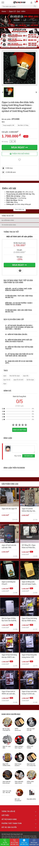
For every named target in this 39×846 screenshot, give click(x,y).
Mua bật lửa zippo (15, 376)
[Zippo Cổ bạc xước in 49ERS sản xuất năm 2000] (9, 680)
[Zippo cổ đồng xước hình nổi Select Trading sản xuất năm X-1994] (29, 570)
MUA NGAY (18, 147)
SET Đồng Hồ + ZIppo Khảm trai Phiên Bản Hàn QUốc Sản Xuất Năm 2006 (28, 546)
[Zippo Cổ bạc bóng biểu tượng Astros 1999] (29, 643)
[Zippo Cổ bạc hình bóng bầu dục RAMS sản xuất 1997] (29, 606)
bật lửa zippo (30, 380)
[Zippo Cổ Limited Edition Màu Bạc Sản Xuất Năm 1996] (29, 497)
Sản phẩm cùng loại (10, 484)
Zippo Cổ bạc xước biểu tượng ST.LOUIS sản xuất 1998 (29, 692)
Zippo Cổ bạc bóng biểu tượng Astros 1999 (29, 656)
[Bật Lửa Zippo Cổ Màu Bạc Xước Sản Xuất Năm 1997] (9, 606)
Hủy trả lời (17, 456)
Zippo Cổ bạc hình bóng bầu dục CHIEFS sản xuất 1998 (9, 656)
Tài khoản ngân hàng (9, 225)
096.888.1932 (9, 297)
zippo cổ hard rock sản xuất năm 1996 (9, 546)
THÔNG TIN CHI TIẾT (8, 216)
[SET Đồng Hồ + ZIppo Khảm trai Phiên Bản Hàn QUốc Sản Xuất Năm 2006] (29, 533)
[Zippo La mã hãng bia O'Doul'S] (9, 570)
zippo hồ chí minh (18, 380)
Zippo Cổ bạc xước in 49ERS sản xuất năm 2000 (8, 692)
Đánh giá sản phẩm (19, 430)
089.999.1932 (9, 312)
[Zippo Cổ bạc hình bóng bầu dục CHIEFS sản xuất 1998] (9, 643)
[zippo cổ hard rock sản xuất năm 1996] (9, 533)
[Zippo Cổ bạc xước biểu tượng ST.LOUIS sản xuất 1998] (29, 680)
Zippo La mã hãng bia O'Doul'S (8, 583)
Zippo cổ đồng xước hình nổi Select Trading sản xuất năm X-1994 (29, 583)
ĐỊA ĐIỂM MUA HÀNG (8, 220)
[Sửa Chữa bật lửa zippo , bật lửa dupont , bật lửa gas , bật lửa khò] (19, 20)
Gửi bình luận (28, 456)
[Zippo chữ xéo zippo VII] (9, 497)
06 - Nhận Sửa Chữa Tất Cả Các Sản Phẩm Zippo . (18, 362)
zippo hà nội (6, 380)
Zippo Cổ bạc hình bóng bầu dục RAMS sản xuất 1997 (29, 619)
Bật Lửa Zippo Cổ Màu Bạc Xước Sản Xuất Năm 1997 (9, 619)
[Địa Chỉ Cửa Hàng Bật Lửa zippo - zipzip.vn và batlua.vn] (19, 38)
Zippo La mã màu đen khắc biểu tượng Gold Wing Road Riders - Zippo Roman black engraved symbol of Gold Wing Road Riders (18, 107)
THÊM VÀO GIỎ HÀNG (20, 154)
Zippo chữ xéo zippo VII (9, 508)
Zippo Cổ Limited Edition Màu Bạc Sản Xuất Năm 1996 (28, 509)
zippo (4, 376)
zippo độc (25, 376)
